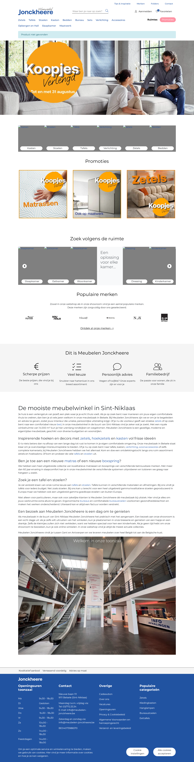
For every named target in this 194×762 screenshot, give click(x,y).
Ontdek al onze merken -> (97, 328)
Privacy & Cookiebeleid (112, 714)
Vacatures (104, 704)
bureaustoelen (117, 501)
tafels (77, 453)
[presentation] (24, 266)
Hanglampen (147, 708)
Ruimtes (152, 19)
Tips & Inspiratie (122, 3)
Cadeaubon (105, 694)
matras (70, 461)
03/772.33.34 (69, 706)
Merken (141, 3)
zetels (158, 421)
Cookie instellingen (137, 752)
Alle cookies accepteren (164, 752)
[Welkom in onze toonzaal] (97, 595)
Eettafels (145, 718)
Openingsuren (107, 709)
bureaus (84, 501)
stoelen (88, 453)
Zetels (143, 697)
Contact (169, 3)
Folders (155, 3)
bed (58, 424)
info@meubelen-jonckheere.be (76, 722)
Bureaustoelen (148, 713)
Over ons (104, 699)
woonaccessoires (148, 447)
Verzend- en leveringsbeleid (115, 728)
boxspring (110, 461)
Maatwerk (65, 25)
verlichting (132, 447)
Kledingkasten (148, 703)
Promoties (168, 19)
